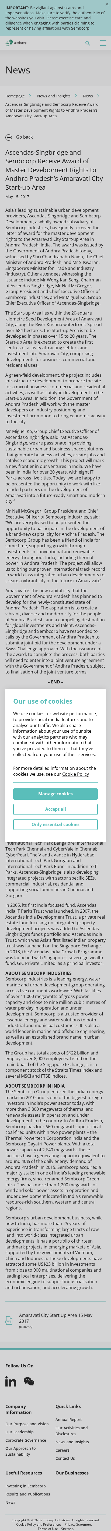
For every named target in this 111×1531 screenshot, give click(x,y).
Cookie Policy (75, 774)
